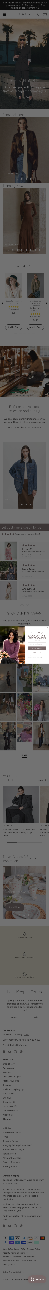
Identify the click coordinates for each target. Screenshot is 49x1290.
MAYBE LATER (37, 652)
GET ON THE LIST (36, 648)
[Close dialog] (47, 628)
